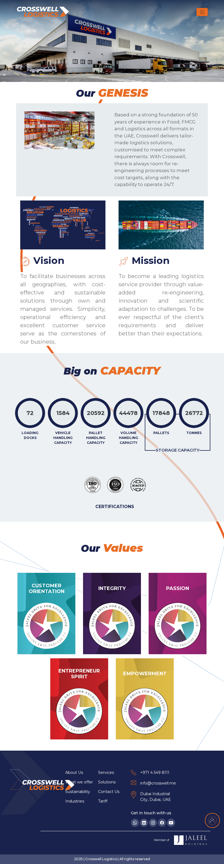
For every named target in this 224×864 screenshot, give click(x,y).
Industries (74, 801)
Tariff (102, 801)
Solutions (107, 782)
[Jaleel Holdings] (190, 840)
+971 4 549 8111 (154, 772)
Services (106, 772)
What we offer (79, 782)
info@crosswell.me (158, 783)
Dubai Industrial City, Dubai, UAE (155, 796)
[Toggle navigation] (202, 12)
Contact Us (108, 791)
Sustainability (77, 791)
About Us (74, 772)
